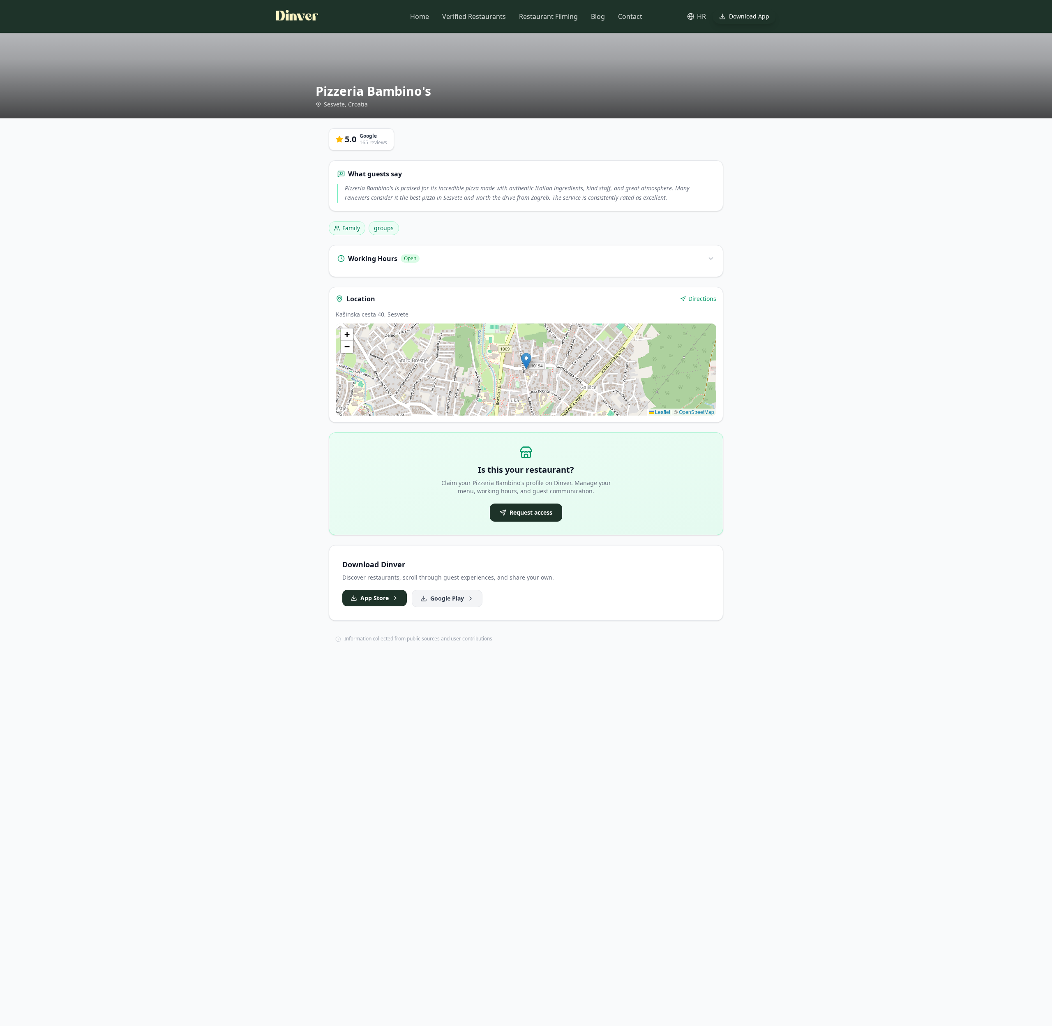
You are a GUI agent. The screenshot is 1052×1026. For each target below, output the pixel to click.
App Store (374, 598)
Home (419, 16)
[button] (526, 361)
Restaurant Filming (548, 16)
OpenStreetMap (696, 411)
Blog (598, 16)
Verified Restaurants (474, 16)
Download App (749, 16)
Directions (702, 299)
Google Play (447, 598)
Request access (531, 512)
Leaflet (662, 411)
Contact (630, 16)
